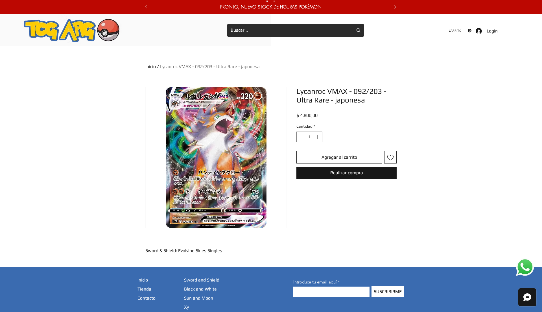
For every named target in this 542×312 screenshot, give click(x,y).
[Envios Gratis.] (267, 1)
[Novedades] (274, 1)
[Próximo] (395, 7)
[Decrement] (300, 137)
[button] (460, 30)
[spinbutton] (309, 137)
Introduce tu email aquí (315, 282)
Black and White (200, 289)
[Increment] (318, 137)
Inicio (150, 66)
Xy (186, 307)
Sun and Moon (198, 298)
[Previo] (146, 7)
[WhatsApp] (525, 267)
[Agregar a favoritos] (390, 157)
